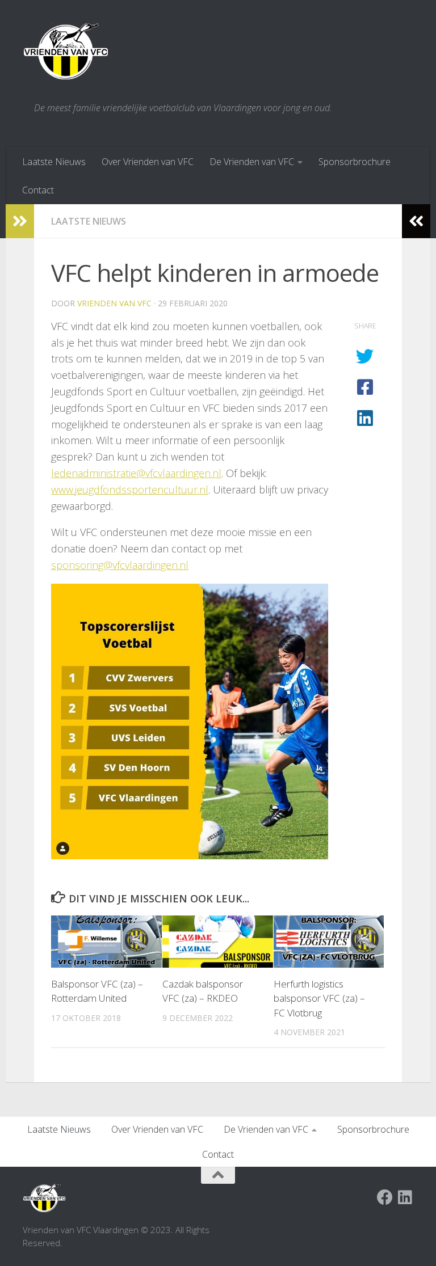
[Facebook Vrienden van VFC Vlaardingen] (385, 1197)
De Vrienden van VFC (251, 161)
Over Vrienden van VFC (148, 161)
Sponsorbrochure (354, 161)
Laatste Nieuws (54, 161)
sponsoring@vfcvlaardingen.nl (119, 565)
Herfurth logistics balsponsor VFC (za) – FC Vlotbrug (319, 998)
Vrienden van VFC (114, 303)
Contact (38, 190)
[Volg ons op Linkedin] (405, 1197)
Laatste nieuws (88, 221)
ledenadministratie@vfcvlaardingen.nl (136, 473)
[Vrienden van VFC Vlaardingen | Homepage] (66, 51)
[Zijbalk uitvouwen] (20, 221)
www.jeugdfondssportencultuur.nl (129, 489)
